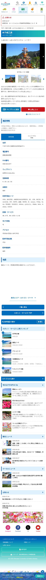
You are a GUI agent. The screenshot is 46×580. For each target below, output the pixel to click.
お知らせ (6, 492)
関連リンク (27, 542)
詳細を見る (19, 577)
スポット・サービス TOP (23, 313)
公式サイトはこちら (9, 173)
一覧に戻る (23, 307)
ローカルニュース (9, 469)
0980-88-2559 (7, 155)
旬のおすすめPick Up (10, 385)
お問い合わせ (6, 545)
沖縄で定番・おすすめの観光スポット (15, 28)
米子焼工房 (30, 28)
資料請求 (24, 549)
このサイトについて (8, 539)
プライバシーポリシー (30, 539)
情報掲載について (8, 542)
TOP (2, 28)
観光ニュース (7, 436)
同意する (40, 576)
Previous (2, 56)
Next (43, 56)
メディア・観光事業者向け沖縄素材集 (24, 554)
